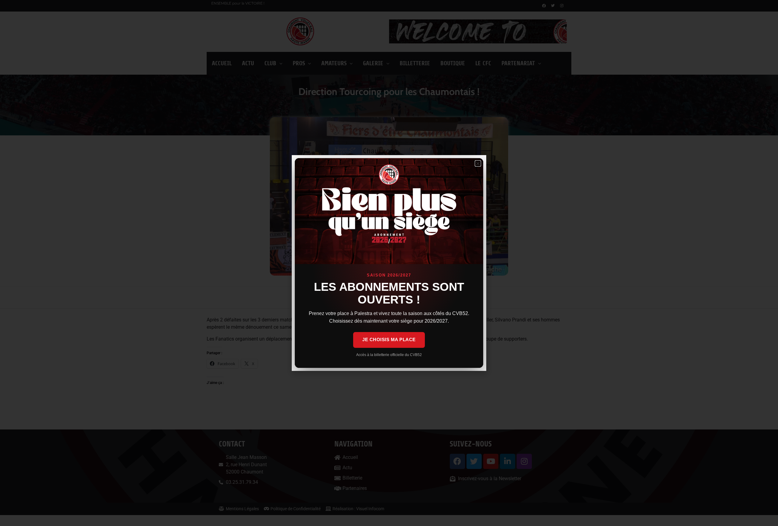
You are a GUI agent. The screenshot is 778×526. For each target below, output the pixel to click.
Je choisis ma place (389, 339)
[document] (389, 263)
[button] (478, 163)
